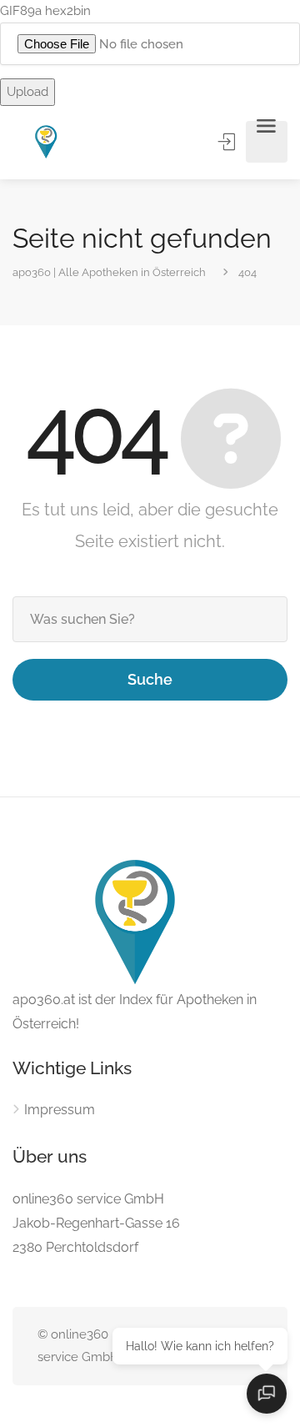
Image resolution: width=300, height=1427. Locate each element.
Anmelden (228, 141)
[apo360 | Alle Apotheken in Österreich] (46, 142)
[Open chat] (267, 1394)
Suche (150, 679)
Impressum (59, 1110)
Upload (27, 91)
